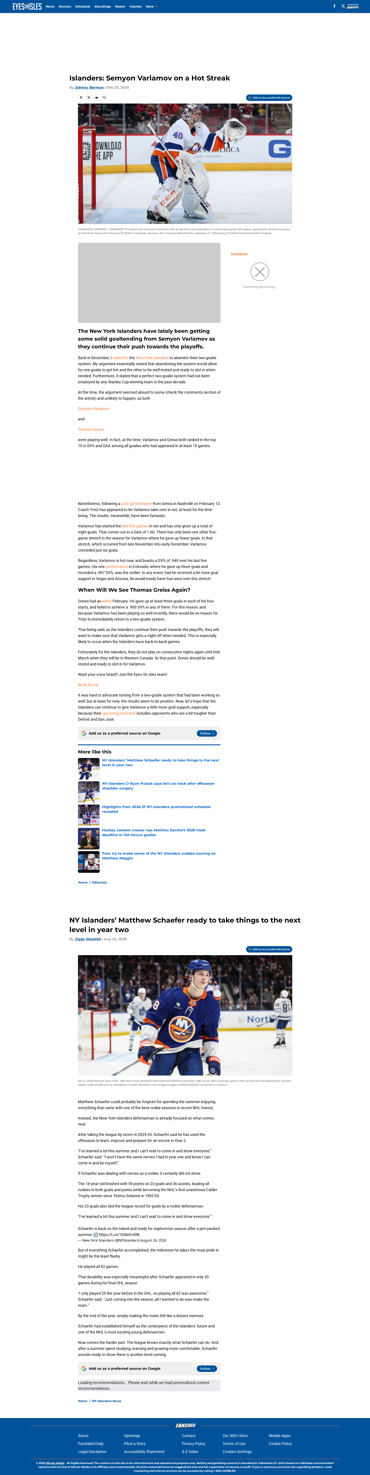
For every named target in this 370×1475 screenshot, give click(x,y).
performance (117, 566)
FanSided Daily (91, 1443)
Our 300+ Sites (235, 1435)
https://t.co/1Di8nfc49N (119, 1234)
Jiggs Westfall (88, 939)
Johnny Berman (89, 87)
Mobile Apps (279, 1435)
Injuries (135, 6)
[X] (343, 6)
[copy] (104, 97)
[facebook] (334, 6)
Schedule (82, 6)
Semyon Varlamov (94, 408)
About (83, 1435)
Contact (188, 1435)
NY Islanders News (106, 1401)
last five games (135, 526)
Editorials (99, 882)
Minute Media (55, 1463)
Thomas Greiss (91, 429)
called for (120, 357)
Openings (132, 1435)
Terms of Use (234, 1443)
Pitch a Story (135, 1443)
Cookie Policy (280, 1443)
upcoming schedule (119, 713)
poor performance (136, 503)
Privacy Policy (193, 1443)
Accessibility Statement (144, 1451)
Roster (120, 6)
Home (82, 882)
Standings (103, 6)
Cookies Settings (237, 1451)
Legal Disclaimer (92, 1451)
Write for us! (88, 684)
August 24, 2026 (153, 1240)
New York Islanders (152, 357)
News (50, 6)
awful (107, 601)
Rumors (65, 6)
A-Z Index (190, 1451)
